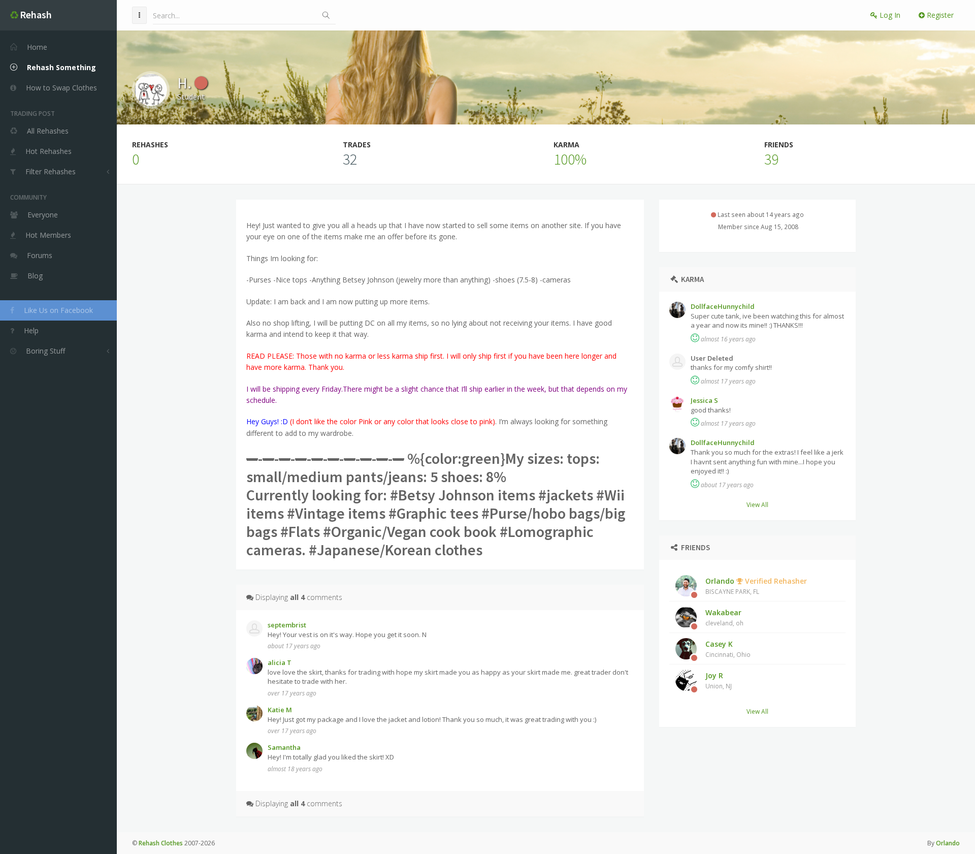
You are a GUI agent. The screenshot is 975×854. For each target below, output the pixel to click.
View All (757, 504)
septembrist (287, 624)
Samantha (284, 747)
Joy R (718, 680)
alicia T (279, 662)
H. (185, 82)
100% (570, 159)
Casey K (728, 648)
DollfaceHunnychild (723, 306)
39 (771, 159)
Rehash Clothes (161, 843)
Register (939, 15)
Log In (889, 15)
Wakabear (724, 617)
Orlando (756, 585)
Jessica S (704, 400)
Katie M (280, 709)
